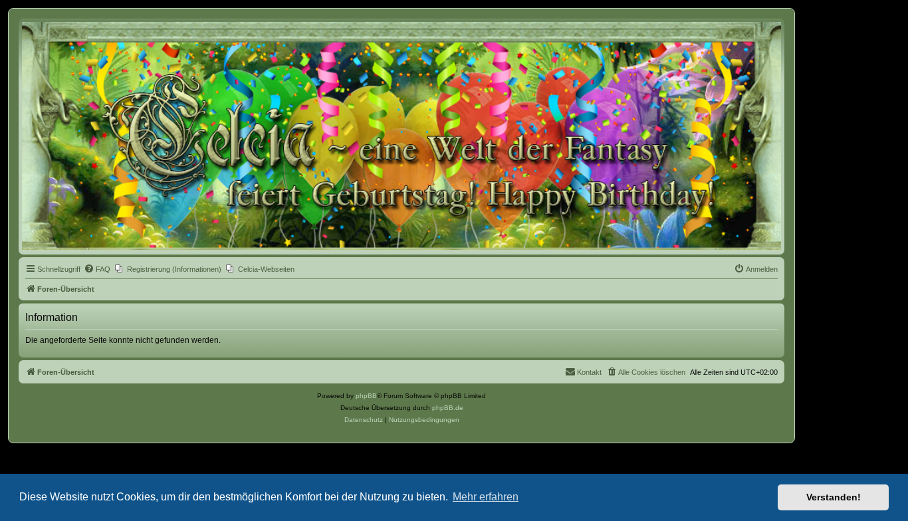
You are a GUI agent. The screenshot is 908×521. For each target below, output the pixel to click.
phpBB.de (447, 407)
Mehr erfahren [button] (485, 496)
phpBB (366, 395)
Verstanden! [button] (833, 497)
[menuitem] (97, 269)
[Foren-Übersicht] (401, 136)
